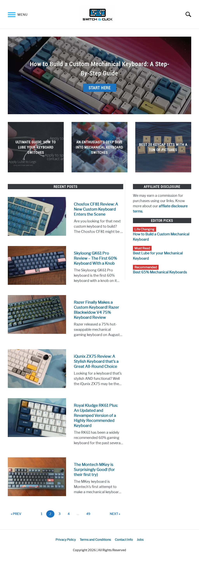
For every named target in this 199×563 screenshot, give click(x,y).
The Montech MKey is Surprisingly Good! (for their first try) (94, 469)
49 (89, 514)
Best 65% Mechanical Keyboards (160, 272)
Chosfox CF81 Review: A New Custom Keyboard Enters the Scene (96, 209)
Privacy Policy (66, 539)
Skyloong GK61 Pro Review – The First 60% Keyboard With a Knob (95, 258)
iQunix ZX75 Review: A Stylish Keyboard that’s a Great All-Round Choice (96, 361)
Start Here (100, 87)
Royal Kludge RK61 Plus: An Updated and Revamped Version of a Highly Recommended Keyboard (96, 415)
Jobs (140, 539)
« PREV (16, 514)
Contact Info (124, 539)
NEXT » (115, 514)
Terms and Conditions (95, 539)
